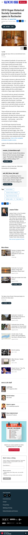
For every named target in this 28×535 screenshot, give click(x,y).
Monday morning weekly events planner (13, 475)
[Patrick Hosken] (3, 398)
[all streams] (26, 533)
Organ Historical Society (11, 195)
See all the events (14, 450)
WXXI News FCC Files (7, 508)
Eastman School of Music (12, 192)
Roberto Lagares (10, 404)
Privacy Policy (6, 504)
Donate (23, 2)
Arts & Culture (9, 189)
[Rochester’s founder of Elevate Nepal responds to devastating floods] (6, 317)
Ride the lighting (15, 350)
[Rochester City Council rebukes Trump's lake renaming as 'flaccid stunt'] (6, 270)
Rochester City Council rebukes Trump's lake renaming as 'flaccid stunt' (17, 269)
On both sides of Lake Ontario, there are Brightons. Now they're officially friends (18, 335)
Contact (4, 501)
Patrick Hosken (10, 395)
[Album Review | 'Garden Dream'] (6, 361)
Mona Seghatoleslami (12, 413)
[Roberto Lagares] (3, 406)
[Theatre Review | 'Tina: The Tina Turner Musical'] (6, 370)
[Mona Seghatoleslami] (3, 415)
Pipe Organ (18, 199)
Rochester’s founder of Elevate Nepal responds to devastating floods (18, 316)
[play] (2, 533)
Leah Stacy (9, 387)
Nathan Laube (9, 199)
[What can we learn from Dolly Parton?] (6, 280)
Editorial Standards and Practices (10, 511)
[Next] (25, 48)
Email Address (6, 465)
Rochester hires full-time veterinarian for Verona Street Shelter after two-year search (18, 326)
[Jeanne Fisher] (4, 212)
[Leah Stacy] (3, 389)
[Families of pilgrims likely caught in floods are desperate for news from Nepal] (6, 253)
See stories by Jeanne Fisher (16, 239)
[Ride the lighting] (6, 352)
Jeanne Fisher (13, 19)
